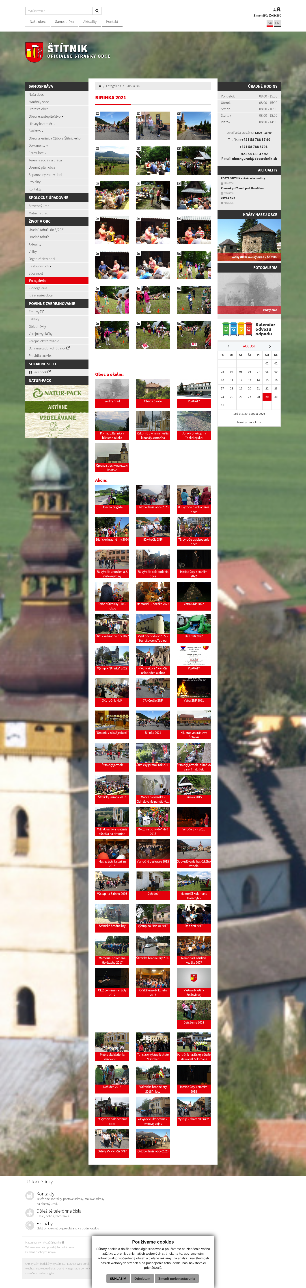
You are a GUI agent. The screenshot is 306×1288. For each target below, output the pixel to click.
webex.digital (48, 1268)
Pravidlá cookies (40, 355)
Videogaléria (38, 288)
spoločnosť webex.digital (39, 1273)
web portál (83, 1264)
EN (277, 23)
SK (270, 23)
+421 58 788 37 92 (253, 154)
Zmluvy (34, 311)
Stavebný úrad (39, 205)
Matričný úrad (38, 213)
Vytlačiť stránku (52, 1242)
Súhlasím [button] (118, 1278)
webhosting (32, 1268)
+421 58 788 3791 (253, 146)
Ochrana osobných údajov (47, 348)
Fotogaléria (37, 280)
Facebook (39, 372)
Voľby (33, 251)
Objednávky (37, 326)
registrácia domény (79, 1268)
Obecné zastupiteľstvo (45, 116)
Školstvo (35, 131)
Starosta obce (38, 109)
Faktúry (34, 319)
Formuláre (36, 152)
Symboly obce (39, 101)
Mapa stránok (33, 1242)
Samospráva (64, 21)
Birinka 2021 (134, 86)
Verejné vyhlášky (40, 333)
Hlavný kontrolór (41, 123)
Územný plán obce (42, 167)
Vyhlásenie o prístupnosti (40, 1247)
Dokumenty (37, 145)
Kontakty (35, 189)
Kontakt (112, 21)
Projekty (35, 182)
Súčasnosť (36, 273)
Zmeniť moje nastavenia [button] (176, 1278)
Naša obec (37, 21)
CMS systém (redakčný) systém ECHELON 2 (50, 1264)
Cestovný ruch (39, 266)
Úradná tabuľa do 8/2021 (47, 229)
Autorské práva (65, 1247)
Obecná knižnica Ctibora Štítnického (54, 138)
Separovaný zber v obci (45, 174)
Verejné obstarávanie (44, 341)
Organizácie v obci (42, 258)
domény (62, 1268)
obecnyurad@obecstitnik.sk (254, 158)
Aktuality (90, 21)
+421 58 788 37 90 (255, 139)
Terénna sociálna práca (45, 160)
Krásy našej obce (41, 295)
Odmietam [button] (142, 1278)
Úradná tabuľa (39, 237)
